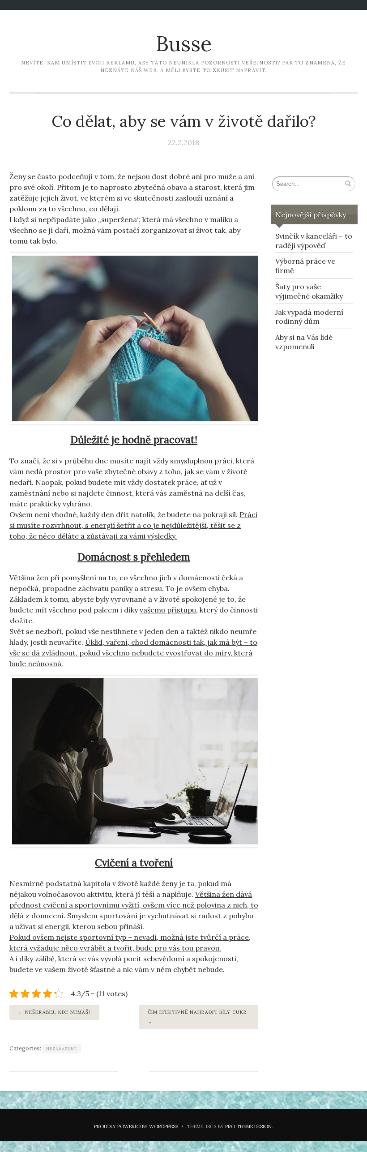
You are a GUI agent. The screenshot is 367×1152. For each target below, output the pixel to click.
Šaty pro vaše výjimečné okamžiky (309, 291)
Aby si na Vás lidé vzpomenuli (304, 342)
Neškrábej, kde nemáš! (57, 1012)
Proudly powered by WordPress (136, 1126)
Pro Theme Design (248, 1126)
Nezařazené (61, 1048)
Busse (184, 43)
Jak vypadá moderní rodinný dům (309, 317)
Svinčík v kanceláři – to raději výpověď (313, 240)
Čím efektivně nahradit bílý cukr (197, 1012)
